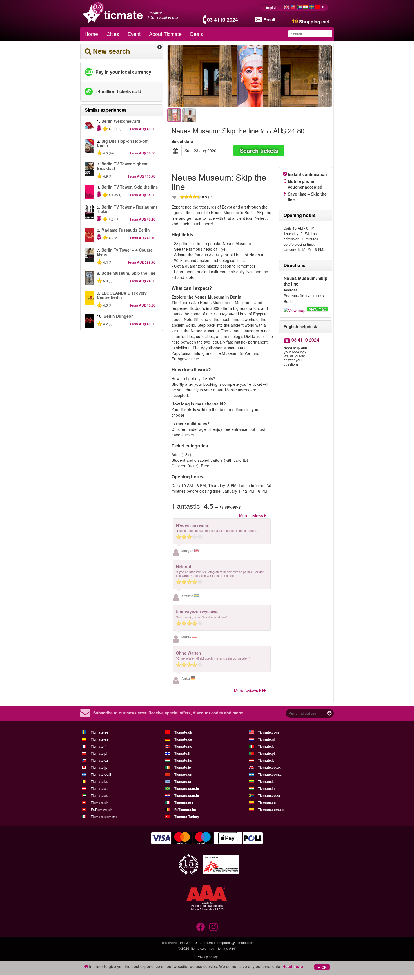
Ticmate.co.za (269, 795)
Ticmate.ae (99, 795)
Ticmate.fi (182, 753)
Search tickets (259, 150)
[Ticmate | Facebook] (200, 927)
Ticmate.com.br (186, 788)
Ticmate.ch (99, 802)
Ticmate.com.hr (186, 795)
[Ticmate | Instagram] (213, 927)
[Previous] (204, 76)
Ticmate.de (183, 739)
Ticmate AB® (226, 948)
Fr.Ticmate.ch (101, 809)
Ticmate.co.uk (269, 767)
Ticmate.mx (183, 802)
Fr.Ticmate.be (185, 809)
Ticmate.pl (99, 753)
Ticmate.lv (266, 760)
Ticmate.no (183, 746)
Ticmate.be (99, 781)
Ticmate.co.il (101, 774)
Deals (196, 33)
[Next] (295, 76)
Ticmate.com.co (271, 809)
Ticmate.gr (183, 781)
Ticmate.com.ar (270, 774)
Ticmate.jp (99, 767)
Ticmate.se (99, 732)
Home (91, 33)
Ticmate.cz (99, 760)
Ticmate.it (266, 746)
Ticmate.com (268, 732)
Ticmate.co (267, 802)
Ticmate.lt (266, 781)
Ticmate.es (99, 739)
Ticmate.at (99, 788)
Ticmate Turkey (186, 816)
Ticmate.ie (182, 767)
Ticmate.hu (183, 760)
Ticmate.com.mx (104, 816)
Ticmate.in (266, 788)
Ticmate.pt (266, 753)
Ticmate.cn (183, 774)
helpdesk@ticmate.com (235, 942)
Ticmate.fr (99, 746)
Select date (182, 141)
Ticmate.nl (266, 739)
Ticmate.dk (183, 732)
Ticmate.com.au (202, 948)
